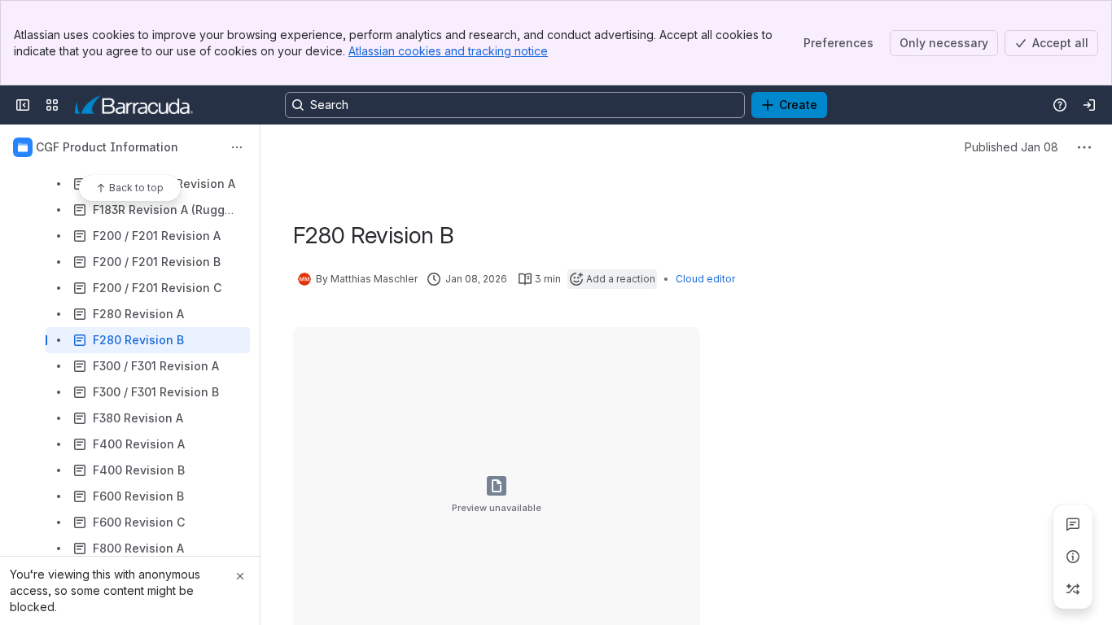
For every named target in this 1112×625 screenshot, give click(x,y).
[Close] (240, 576)
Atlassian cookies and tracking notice (448, 51)
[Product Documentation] (134, 105)
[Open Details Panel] (1073, 557)
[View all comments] (1073, 524)
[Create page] (1073, 589)
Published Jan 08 (1011, 147)
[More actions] (237, 147)
